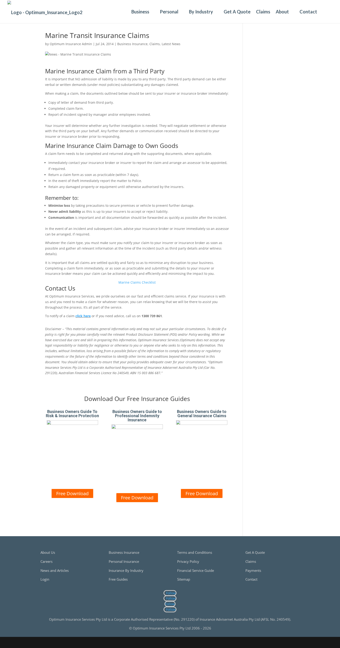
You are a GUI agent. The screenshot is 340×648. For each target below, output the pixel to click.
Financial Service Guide (195, 570)
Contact (308, 11)
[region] (272, 95)
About (282, 11)
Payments (253, 570)
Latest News (171, 44)
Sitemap (183, 579)
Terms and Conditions (194, 552)
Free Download (72, 493)
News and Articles (54, 570)
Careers (46, 561)
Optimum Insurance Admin (71, 44)
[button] (325, 12)
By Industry (201, 11)
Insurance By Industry (126, 570)
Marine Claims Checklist (137, 282)
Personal (169, 11)
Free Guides (118, 579)
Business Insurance (132, 44)
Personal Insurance (124, 561)
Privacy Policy (188, 561)
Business (140, 11)
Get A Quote (237, 11)
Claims (263, 11)
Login (44, 579)
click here (83, 316)
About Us (47, 552)
